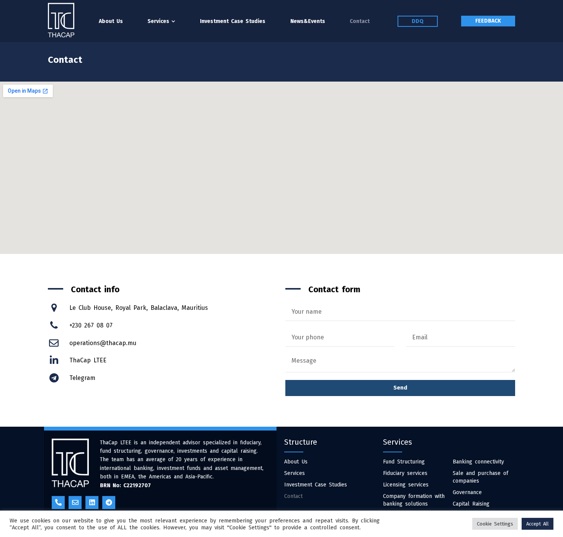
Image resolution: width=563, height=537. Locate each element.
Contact (293, 496)
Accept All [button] (537, 524)
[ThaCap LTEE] (61, 20)
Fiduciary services (405, 473)
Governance (467, 492)
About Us (296, 461)
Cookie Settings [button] (495, 524)
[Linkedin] (91, 502)
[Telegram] (108, 502)
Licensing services (406, 484)
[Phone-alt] (58, 502)
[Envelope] (75, 502)
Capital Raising (471, 504)
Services (294, 473)
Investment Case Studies (315, 484)
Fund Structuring (404, 461)
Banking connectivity (478, 461)
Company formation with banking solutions (414, 500)
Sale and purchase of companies (480, 477)
